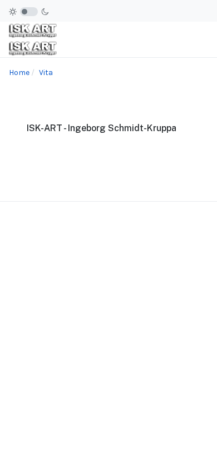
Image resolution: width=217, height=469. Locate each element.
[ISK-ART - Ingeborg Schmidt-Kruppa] (33, 39)
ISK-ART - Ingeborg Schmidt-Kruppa (101, 128)
